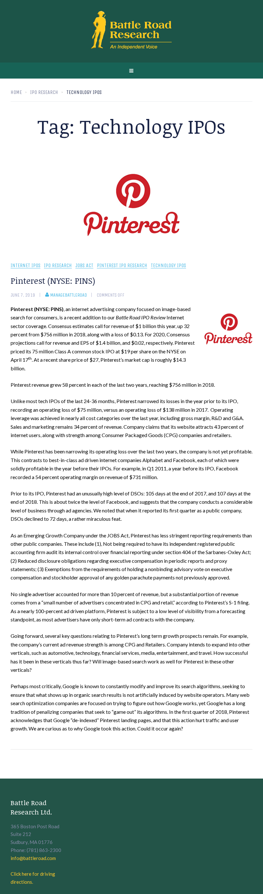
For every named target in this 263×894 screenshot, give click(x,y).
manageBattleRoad (68, 295)
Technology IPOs (168, 265)
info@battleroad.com (33, 858)
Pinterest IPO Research (122, 265)
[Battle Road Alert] (131, 31)
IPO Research (58, 265)
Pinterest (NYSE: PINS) (53, 280)
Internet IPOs (25, 265)
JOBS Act (84, 265)
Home (16, 92)
